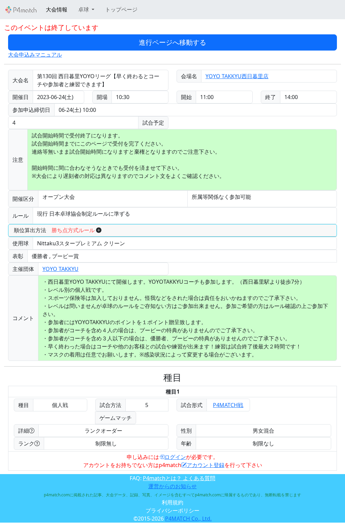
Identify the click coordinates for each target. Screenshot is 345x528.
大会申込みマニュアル (35, 54)
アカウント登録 (205, 465)
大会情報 (56, 9)
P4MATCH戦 (228, 405)
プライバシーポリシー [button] (172, 510)
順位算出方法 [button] (54, 230)
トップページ (121, 9)
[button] (86, 9)
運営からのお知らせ (172, 486)
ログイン (175, 457)
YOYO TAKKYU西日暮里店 (237, 76)
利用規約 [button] (172, 502)
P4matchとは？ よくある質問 (179, 478)
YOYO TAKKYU (60, 269)
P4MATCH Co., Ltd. (188, 518)
